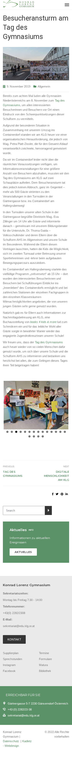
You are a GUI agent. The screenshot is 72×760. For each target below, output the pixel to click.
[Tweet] (57, 494)
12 (56, 432)
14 (65, 432)
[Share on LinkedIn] (66, 494)
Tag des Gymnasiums (49, 342)
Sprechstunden (12, 659)
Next (62, 404)
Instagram (9, 665)
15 (29, 436)
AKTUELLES (23, 552)
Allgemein (44, 86)
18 (43, 436)
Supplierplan (10, 653)
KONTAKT (14, 639)
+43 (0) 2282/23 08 (20, 709)
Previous (9, 404)
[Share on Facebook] (53, 494)
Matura (43, 665)
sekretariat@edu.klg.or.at (24, 715)
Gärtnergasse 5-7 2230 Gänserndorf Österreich (38, 703)
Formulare (45, 659)
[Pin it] (62, 494)
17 (38, 436)
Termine (44, 653)
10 (47, 432)
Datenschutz (11, 741)
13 (60, 432)
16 (34, 436)
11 (51, 432)
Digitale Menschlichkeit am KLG (56, 476)
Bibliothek (45, 671)
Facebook (9, 671)
